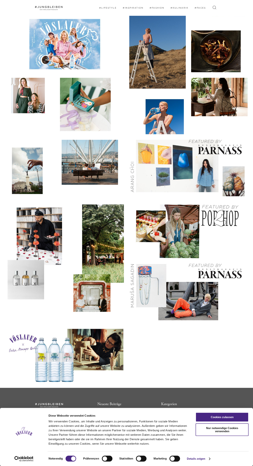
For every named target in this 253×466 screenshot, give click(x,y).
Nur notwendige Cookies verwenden (222, 429)
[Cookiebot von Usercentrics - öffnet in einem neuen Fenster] (24, 459)
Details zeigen (196, 458)
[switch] (107, 459)
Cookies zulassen (222, 417)
